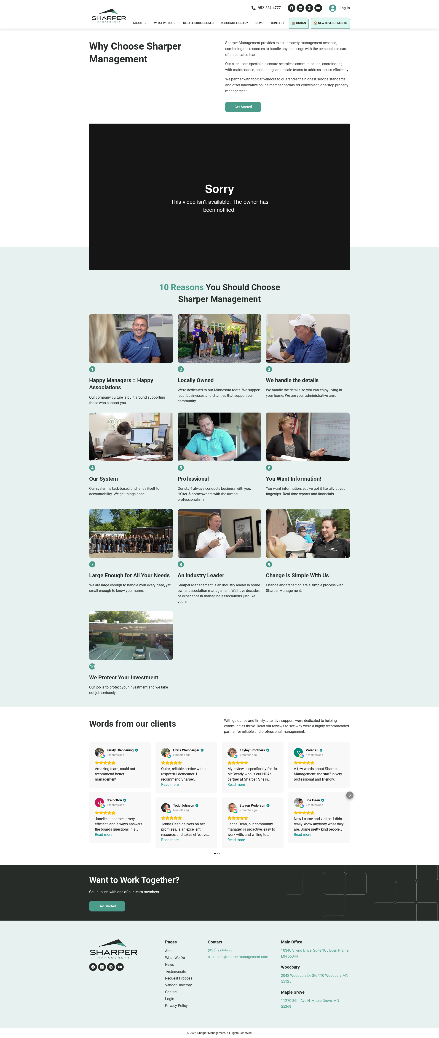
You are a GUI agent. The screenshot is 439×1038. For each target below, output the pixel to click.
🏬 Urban (299, 23)
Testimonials (175, 971)
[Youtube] (318, 8)
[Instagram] (309, 8)
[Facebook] (291, 8)
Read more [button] (103, 834)
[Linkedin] (300, 8)
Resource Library (234, 23)
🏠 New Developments (330, 23)
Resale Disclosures (198, 23)
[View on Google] (99, 752)
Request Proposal (179, 978)
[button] (89, 795)
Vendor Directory (178, 985)
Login (169, 999)
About (138, 23)
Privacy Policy (176, 1006)
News (259, 23)
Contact (277, 23)
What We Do (163, 23)
